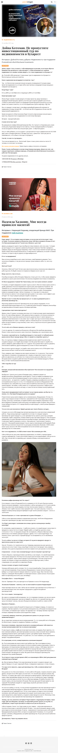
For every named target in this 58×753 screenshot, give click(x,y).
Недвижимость (9, 40)
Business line (8, 213)
